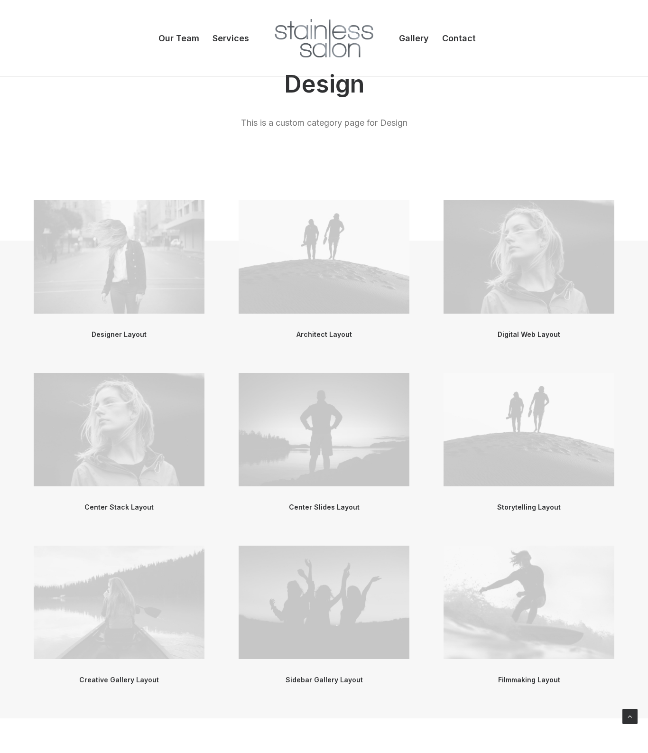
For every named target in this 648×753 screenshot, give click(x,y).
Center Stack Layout (119, 507)
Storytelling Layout (529, 507)
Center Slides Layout (324, 507)
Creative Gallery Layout (119, 680)
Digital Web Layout (529, 334)
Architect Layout (324, 334)
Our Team (178, 38)
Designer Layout (119, 334)
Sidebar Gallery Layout (324, 680)
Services (231, 38)
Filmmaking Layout (529, 680)
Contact (459, 38)
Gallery (414, 38)
